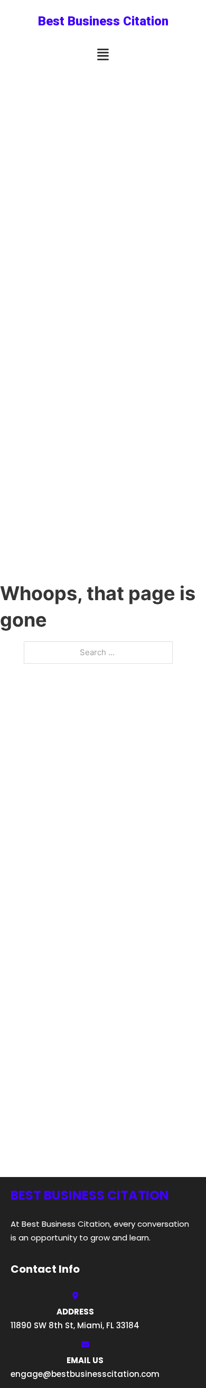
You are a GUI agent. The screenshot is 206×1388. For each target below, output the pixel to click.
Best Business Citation (103, 21)
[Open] (103, 54)
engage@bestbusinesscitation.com (85, 1374)
